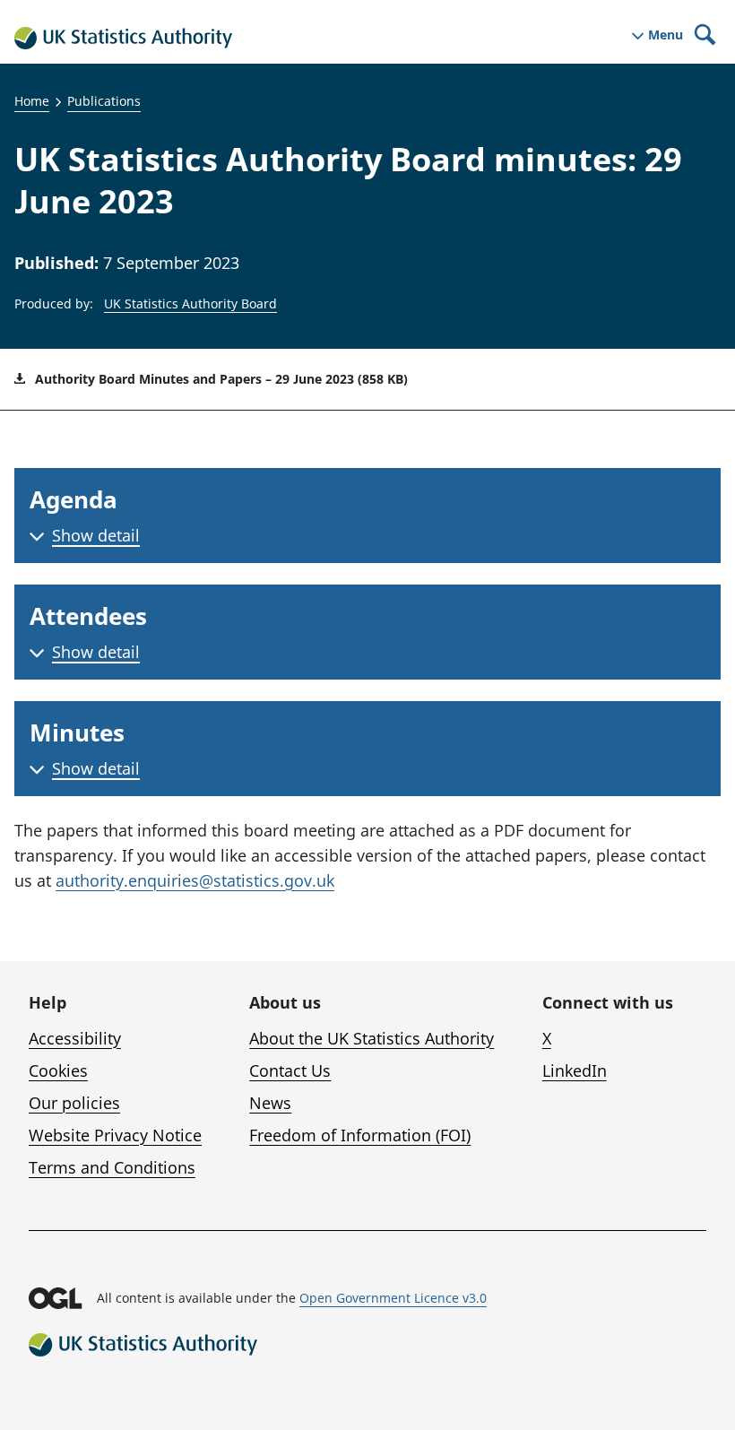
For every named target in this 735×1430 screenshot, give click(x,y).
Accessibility (75, 1038)
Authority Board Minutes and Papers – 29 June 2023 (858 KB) (219, 378)
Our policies (74, 1103)
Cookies (58, 1070)
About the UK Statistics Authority (371, 1038)
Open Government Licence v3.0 (393, 1297)
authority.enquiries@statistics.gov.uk (195, 880)
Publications (104, 100)
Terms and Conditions (112, 1167)
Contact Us (290, 1070)
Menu (665, 35)
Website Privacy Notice (115, 1135)
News (270, 1103)
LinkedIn (574, 1070)
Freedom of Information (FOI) (360, 1135)
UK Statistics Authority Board (190, 303)
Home (31, 100)
